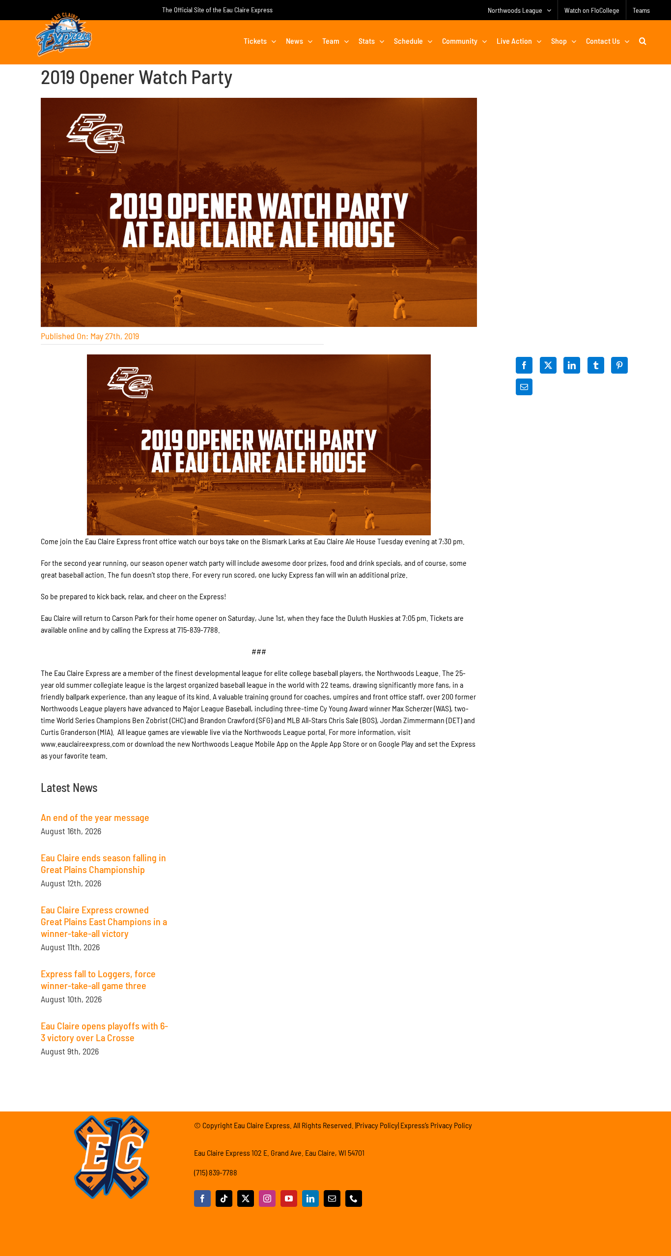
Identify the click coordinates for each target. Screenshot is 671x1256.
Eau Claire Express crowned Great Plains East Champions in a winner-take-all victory (104, 921)
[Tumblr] (596, 365)
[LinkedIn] (572, 365)
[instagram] (267, 1198)
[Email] (524, 387)
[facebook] (202, 1198)
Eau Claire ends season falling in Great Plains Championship (103, 863)
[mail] (332, 1198)
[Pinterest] (619, 365)
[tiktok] (224, 1198)
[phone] (353, 1198)
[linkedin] (310, 1198)
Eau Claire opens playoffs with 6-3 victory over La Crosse (104, 1031)
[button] (642, 40)
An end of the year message (95, 817)
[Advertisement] (259, 842)
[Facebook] (524, 365)
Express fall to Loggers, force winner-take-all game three (98, 979)
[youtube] (288, 1198)
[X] (548, 365)
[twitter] (245, 1198)
